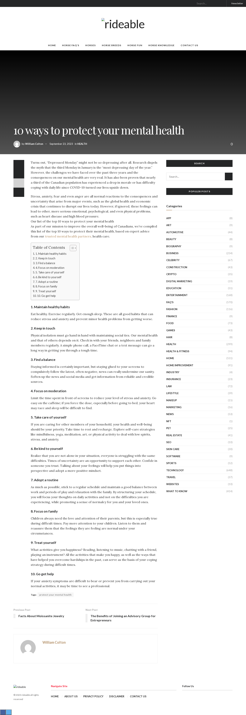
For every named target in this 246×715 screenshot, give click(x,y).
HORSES (90, 45)
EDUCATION (173, 288)
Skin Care (172, 449)
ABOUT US (71, 696)
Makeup (171, 400)
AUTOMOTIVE (174, 232)
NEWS (170, 414)
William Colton (34, 143)
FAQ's (170, 302)
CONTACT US (189, 45)
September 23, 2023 (61, 143)
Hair (169, 337)
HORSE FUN (134, 45)
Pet (168, 428)
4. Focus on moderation (50, 267)
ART (168, 225)
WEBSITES (172, 484)
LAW (169, 386)
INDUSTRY (172, 372)
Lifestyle (172, 393)
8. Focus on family (46, 286)
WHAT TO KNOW (176, 491)
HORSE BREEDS (111, 45)
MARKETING (173, 407)
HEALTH (82, 143)
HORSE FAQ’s (70, 45)
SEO (168, 442)
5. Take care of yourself (50, 272)
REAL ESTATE (174, 435)
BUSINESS (172, 253)
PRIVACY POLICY (93, 696)
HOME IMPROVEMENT (179, 365)
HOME (52, 45)
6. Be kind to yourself (49, 277)
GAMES (170, 330)
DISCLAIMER (116, 696)
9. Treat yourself (46, 291)
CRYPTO (171, 274)
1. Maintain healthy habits (51, 253)
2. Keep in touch (45, 258)
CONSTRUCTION (176, 267)
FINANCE (171, 316)
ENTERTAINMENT (177, 295)
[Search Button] (222, 3)
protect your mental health (55, 594)
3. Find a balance (45, 263)
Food (170, 323)
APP (168, 218)
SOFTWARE (173, 456)
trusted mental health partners (68, 236)
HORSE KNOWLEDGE (161, 45)
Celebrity (173, 260)
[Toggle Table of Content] (71, 248)
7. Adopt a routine (47, 281)
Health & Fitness (177, 351)
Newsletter (237, 3)
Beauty (171, 239)
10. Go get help (46, 295)
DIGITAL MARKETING (179, 281)
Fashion (171, 309)
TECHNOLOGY (175, 470)
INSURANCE (173, 379)
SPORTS (171, 463)
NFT (168, 421)
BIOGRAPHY (173, 246)
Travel (171, 477)
